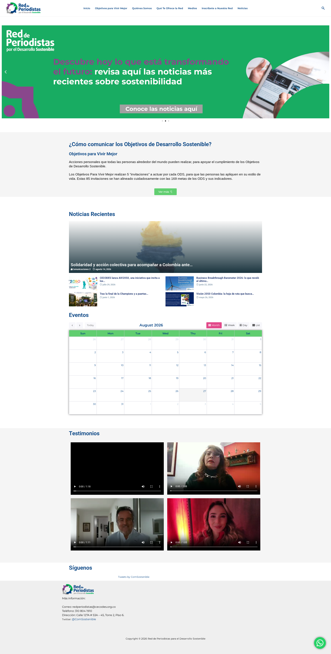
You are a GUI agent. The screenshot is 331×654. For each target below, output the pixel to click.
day (245, 325)
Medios (192, 8)
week (231, 325)
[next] (79, 325)
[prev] (72, 325)
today (90, 325)
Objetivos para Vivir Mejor (111, 8)
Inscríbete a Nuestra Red (217, 8)
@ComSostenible (84, 619)
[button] (323, 8)
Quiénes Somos (142, 8)
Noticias (243, 8)
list (258, 325)
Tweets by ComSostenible (133, 576)
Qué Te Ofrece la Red (170, 8)
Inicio (86, 8)
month (216, 325)
